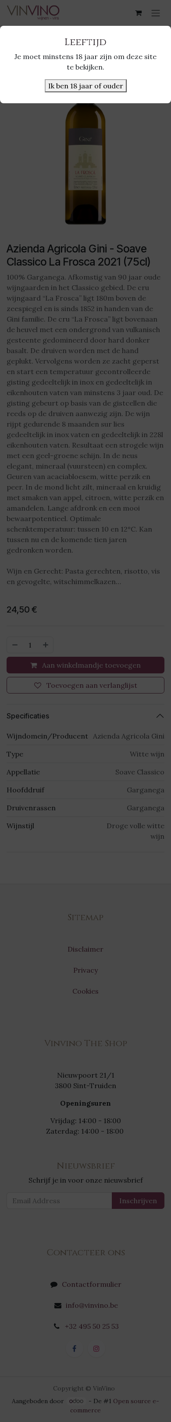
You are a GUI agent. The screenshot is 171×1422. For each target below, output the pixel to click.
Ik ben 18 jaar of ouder (85, 85)
